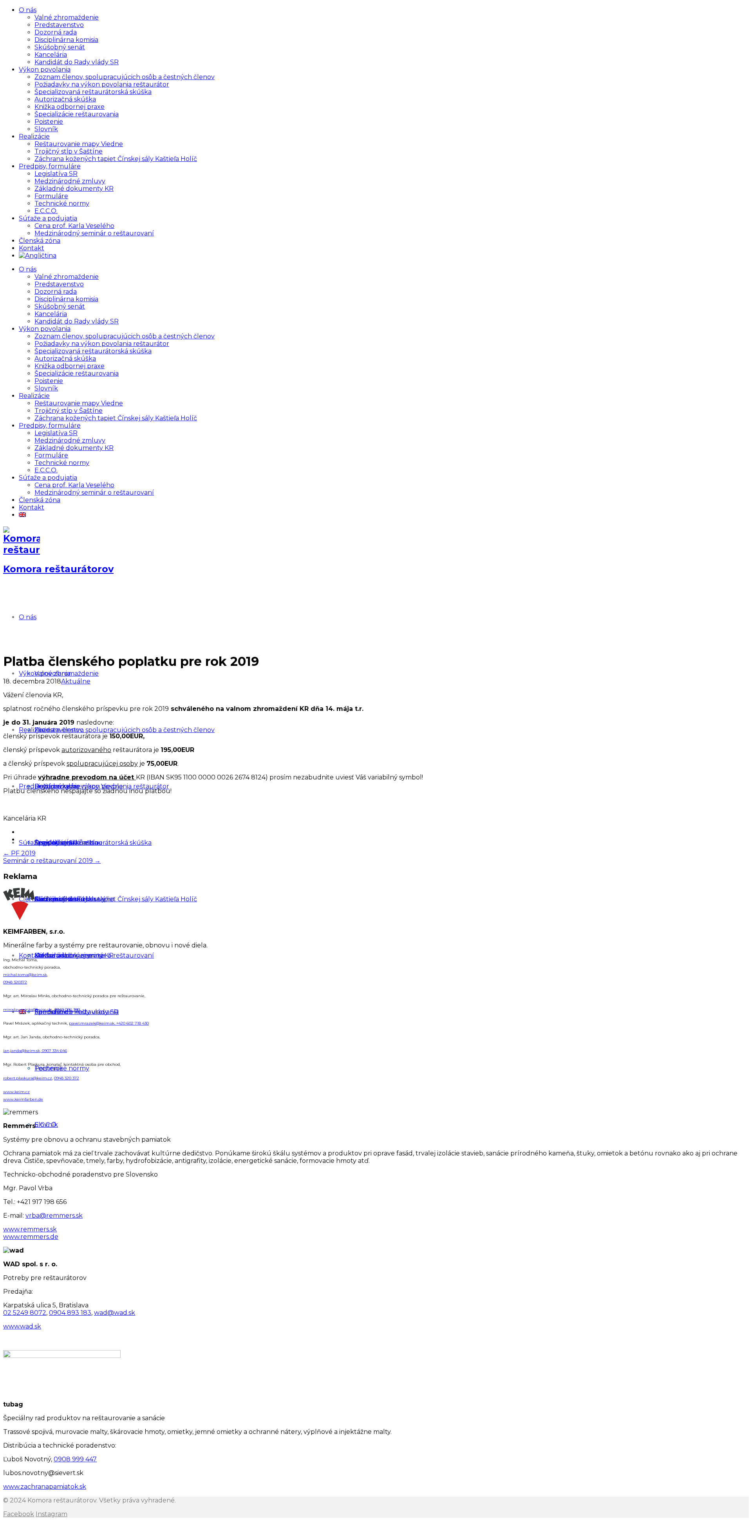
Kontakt (31, 248)
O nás (27, 10)
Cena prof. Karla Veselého (74, 226)
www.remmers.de (30, 1236)
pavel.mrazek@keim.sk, (92, 1023)
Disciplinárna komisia (66, 39)
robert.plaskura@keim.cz (27, 1078)
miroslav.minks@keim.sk (27, 1009)
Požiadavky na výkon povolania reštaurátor (101, 84)
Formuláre (51, 196)
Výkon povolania (44, 69)
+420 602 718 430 (132, 1023)
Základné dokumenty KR (74, 188)
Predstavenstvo (59, 25)
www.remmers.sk (30, 1229)
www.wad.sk (22, 1326)
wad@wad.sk (114, 1312)
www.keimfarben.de (23, 1099)
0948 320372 (15, 982)
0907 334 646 (54, 1050)
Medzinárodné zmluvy (69, 181)
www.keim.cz (16, 1091)
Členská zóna (39, 240)
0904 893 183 (70, 1312)
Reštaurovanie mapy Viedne (78, 144)
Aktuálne (75, 681)
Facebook (18, 1514)
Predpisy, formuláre (50, 166)
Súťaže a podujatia (48, 218)
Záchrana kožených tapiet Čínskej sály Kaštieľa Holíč (115, 159)
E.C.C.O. (46, 211)
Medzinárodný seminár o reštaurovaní (94, 233)
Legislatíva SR (56, 173)
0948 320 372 (66, 1078)
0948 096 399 (67, 1009)
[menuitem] (37, 255)
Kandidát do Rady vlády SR (76, 62)
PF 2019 (19, 853)
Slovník (46, 129)
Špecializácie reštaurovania (76, 114)
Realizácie (34, 136)
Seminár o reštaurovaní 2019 (52, 860)
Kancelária (50, 54)
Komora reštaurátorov (58, 569)
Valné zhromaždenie (66, 17)
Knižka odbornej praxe (69, 106)
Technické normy (61, 203)
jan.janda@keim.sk (21, 1050)
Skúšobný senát (59, 47)
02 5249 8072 (24, 1312)
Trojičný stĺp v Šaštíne (68, 151)
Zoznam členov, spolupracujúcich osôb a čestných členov (124, 77)
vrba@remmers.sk (54, 1215)
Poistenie (48, 121)
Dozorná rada (55, 32)
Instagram (51, 1514)
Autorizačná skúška (65, 99)
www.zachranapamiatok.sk (44, 1486)
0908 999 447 (75, 1459)
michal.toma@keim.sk (25, 974)
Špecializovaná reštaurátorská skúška (93, 92)
